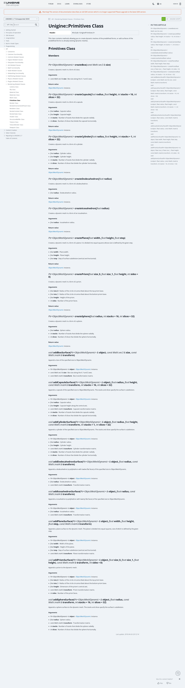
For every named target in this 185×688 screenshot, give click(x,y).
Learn (67, 4)
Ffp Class (12, 89)
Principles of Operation (13, 33)
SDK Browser (10, 35)
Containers (11, 52)
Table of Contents (11, 138)
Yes (161, 683)
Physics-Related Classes (15, 79)
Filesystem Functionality (15, 62)
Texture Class (14, 122)
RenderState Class (16, 114)
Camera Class (14, 87)
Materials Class (15, 95)
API (7, 49)
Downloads (77, 4)
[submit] (36, 25)
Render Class (14, 103)
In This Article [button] (158, 25)
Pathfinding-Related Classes (17, 76)
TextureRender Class (16, 125)
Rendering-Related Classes (16, 84)
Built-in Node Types (12, 43)
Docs (59, 4)
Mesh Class (13, 98)
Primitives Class (15, 100)
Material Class (14, 92)
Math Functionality (14, 68)
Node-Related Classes (15, 70)
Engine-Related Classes (15, 60)
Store (88, 4)
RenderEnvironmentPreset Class (20, 106)
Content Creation (11, 130)
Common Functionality (15, 54)
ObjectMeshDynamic (56, 88)
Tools (7, 41)
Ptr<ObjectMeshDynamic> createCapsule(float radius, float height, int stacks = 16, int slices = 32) (166, 36)
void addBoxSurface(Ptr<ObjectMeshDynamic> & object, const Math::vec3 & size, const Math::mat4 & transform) (166, 79)
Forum (50, 4)
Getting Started (11, 30)
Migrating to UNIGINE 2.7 (14, 136)
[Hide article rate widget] (179, 679)
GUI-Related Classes (14, 65)
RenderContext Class (16, 111)
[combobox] (160, 4)
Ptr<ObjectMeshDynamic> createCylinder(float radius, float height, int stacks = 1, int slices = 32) (166, 44)
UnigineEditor (10, 38)
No (170, 683)
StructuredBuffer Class (17, 119)
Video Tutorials (10, 133)
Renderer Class (15, 108)
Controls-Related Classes (16, 57)
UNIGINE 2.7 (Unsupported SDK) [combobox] (18, 19)
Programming (10, 46)
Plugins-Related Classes (15, 81)
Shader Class (14, 117)
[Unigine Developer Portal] (11, 4)
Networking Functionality (16, 73)
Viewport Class (14, 127)
